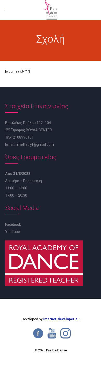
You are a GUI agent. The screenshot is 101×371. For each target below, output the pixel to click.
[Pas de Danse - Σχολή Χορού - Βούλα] (50, 10)
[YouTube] (52, 333)
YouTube (12, 232)
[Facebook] (38, 333)
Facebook (13, 224)
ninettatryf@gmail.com (35, 144)
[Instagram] (65, 333)
